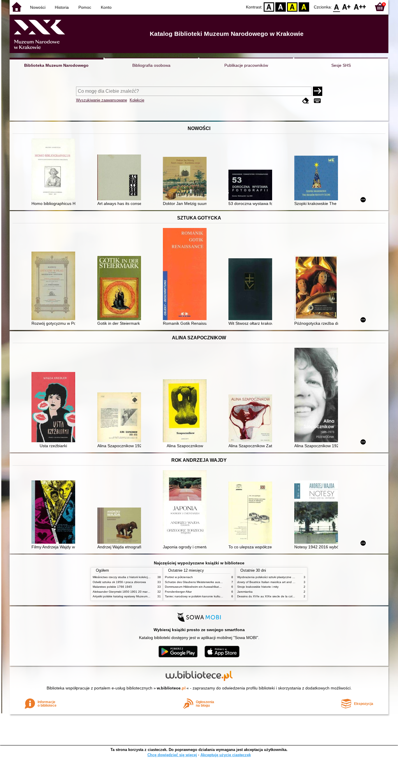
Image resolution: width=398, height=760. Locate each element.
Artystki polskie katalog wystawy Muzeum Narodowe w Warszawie (136, 596)
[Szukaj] (317, 91)
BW (280, 6)
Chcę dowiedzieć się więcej (172, 755)
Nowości (37, 7)
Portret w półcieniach (179, 577)
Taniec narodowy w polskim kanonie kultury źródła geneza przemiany (211, 596)
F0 (336, 6)
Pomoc (84, 7)
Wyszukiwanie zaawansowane (101, 100)
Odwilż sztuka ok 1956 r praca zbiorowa (119, 582)
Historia (62, 7)
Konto (106, 7)
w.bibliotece (171, 688)
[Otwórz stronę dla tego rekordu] (54, 169)
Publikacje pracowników (246, 65)
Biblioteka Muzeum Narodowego (56, 65)
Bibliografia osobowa (151, 65)
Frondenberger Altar (178, 591)
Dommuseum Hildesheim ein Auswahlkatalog (195, 586)
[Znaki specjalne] (317, 100)
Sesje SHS (341, 65)
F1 (346, 6)
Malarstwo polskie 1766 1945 (112, 586)
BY (304, 6)
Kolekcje (137, 100)
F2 (360, 6)
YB (292, 6)
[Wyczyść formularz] (305, 100)
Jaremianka (245, 591)
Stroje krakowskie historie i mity (258, 586)
